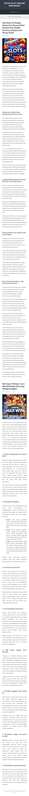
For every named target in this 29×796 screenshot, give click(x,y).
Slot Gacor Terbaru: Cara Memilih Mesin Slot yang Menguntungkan (13, 386)
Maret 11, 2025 (6, 391)
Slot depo (4, 148)
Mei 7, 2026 (5, 35)
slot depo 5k (20, 68)
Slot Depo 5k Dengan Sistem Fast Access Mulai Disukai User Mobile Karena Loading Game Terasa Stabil (13, 27)
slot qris (15, 468)
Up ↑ (15, 792)
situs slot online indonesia (14, 4)
